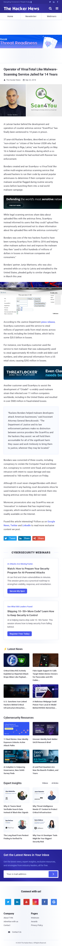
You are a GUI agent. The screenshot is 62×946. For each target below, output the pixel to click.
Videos (45, 783)
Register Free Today (19, 634)
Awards (34, 921)
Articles (55, 783)
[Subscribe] (53, 874)
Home (10, 16)
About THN (8, 918)
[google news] (54, 902)
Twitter (13, 525)
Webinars (51, 16)
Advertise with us (11, 921)
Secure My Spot (17, 591)
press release (48, 322)
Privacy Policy (37, 925)
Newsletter (30, 16)
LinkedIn (26, 525)
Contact (7, 925)
